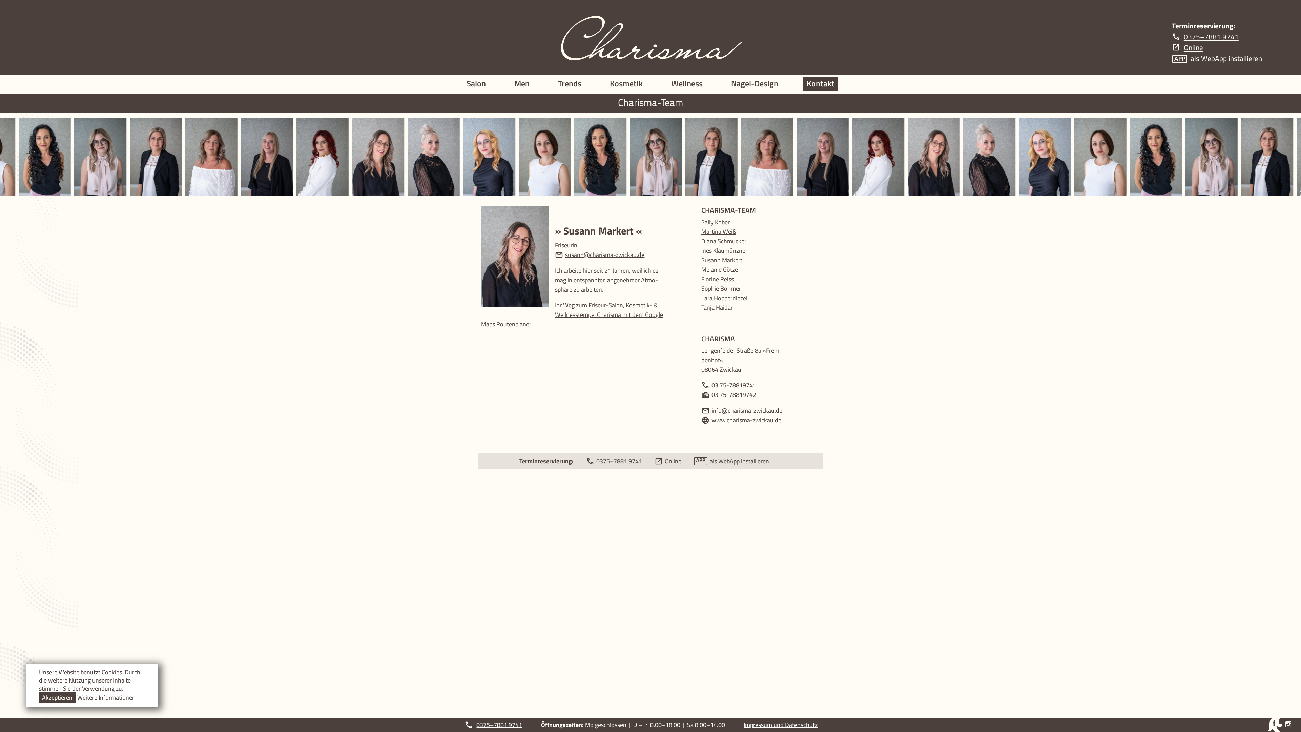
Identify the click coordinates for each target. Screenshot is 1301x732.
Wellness (687, 83)
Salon (476, 83)
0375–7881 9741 (499, 724)
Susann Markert (721, 260)
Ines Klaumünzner (724, 250)
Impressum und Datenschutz (781, 724)
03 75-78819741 (733, 385)
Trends (569, 83)
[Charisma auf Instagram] (1288, 724)
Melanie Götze (719, 269)
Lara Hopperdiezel (724, 298)
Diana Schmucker (723, 241)
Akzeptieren (57, 697)
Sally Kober (715, 222)
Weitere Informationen (106, 697)
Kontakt (820, 83)
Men (522, 83)
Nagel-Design (754, 83)
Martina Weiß (718, 231)
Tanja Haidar (717, 307)
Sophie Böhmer (721, 288)
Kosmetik (626, 83)
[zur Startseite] (650, 37)
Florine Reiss (717, 279)
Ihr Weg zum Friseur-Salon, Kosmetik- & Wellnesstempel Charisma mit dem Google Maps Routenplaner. (572, 314)
